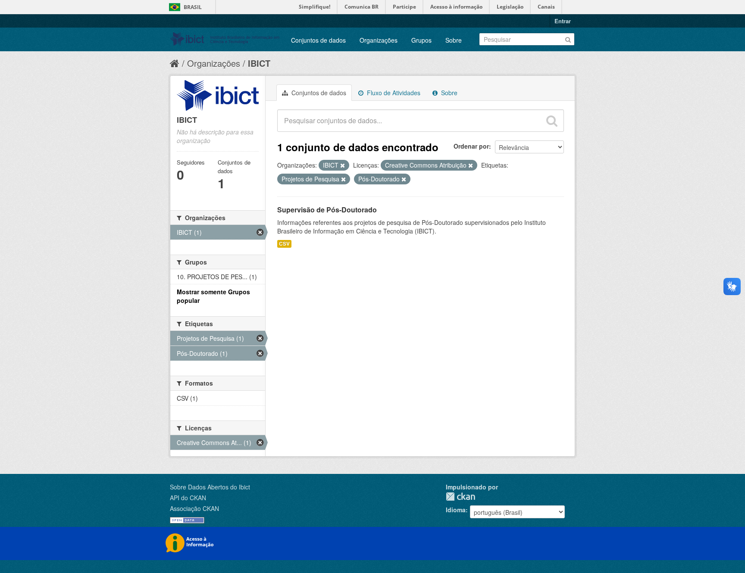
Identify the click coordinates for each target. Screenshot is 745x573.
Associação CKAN (194, 508)
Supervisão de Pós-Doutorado (327, 210)
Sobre (453, 40)
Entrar (562, 21)
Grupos (421, 40)
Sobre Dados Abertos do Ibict (210, 487)
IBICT (259, 63)
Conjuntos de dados (318, 40)
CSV (284, 243)
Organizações (379, 40)
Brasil (193, 7)
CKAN (460, 496)
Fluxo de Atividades (392, 92)
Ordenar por (471, 146)
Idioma (456, 509)
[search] (551, 120)
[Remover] (342, 165)
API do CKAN (188, 497)
